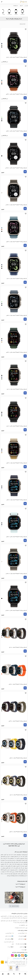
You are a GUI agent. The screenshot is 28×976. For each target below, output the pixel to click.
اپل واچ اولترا (15, 5)
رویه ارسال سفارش (21, 939)
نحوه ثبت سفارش (8, 936)
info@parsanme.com (20, 928)
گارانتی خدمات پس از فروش (9, 943)
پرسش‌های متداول (8, 939)
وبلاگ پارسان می (8, 933)
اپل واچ (21, 5)
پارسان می (26, 5)
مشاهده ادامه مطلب (14, 906)
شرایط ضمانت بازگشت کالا (20, 944)
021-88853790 (22, 925)
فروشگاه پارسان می (21, 933)
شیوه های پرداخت (21, 936)
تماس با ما (9, 946)
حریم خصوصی (22, 946)
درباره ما (23, 949)
